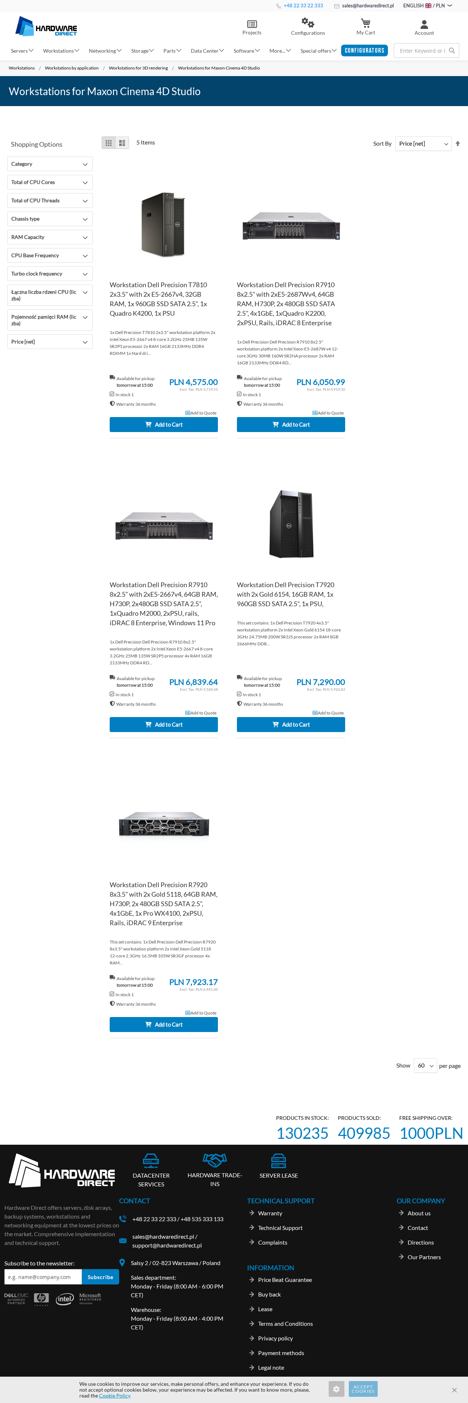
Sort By (382, 143)
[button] (308, 27)
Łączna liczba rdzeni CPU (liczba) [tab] (43, 295)
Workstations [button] (58, 50)
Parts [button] (169, 50)
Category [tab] (21, 164)
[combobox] (426, 50)
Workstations (22, 68)
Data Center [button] (205, 50)
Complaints (272, 1242)
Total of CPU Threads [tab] (35, 200)
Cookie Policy (115, 1395)
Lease (265, 1308)
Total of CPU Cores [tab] (33, 182)
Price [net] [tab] (23, 341)
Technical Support (280, 1227)
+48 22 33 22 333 (303, 5)
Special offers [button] (316, 50)
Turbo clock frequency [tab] (36, 273)
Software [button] (244, 50)
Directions (421, 1242)
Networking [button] (102, 50)
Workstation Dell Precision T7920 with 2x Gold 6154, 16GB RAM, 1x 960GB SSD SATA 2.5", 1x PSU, (285, 594)
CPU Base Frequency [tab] (35, 255)
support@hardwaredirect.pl (167, 1245)
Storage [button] (139, 50)
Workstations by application (72, 68)
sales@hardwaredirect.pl (367, 5)
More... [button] (277, 50)
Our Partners (424, 1256)
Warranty (270, 1212)
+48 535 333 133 (202, 1218)
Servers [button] (19, 50)
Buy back (269, 1294)
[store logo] (46, 26)
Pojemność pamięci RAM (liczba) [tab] (43, 320)
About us (419, 1212)
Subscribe (100, 1277)
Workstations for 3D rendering (138, 68)
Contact (418, 1227)
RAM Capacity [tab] (27, 237)
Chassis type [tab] (25, 218)
